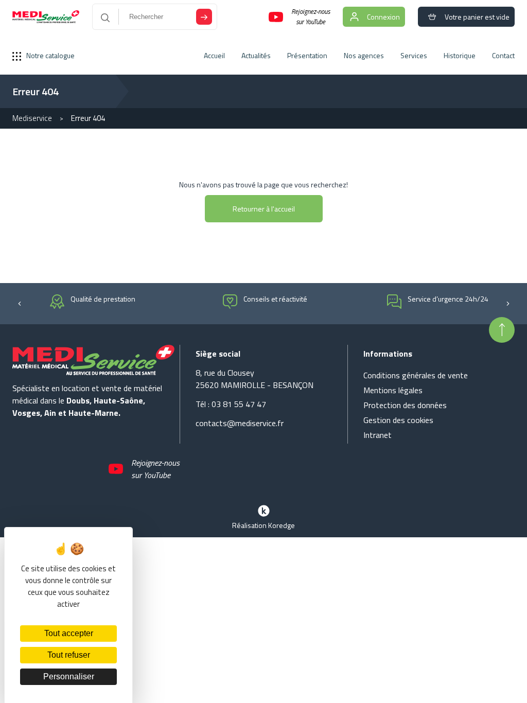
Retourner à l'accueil (264, 208)
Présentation (307, 55)
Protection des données (405, 405)
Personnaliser (68, 676)
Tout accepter (68, 633)
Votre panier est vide (477, 16)
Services (413, 55)
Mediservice (32, 118)
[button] (19, 302)
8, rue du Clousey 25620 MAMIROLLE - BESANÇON (254, 378)
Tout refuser (68, 655)
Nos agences (364, 55)
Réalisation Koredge (263, 525)
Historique (460, 55)
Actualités (256, 55)
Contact (503, 55)
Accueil (214, 55)
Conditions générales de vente (415, 375)
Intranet (377, 435)
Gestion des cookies (398, 420)
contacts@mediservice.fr (240, 423)
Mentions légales (393, 390)
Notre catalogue (50, 55)
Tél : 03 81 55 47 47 (231, 404)
